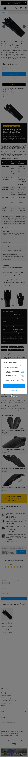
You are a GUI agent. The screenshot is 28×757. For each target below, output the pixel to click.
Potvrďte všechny (14, 386)
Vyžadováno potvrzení (14, 390)
